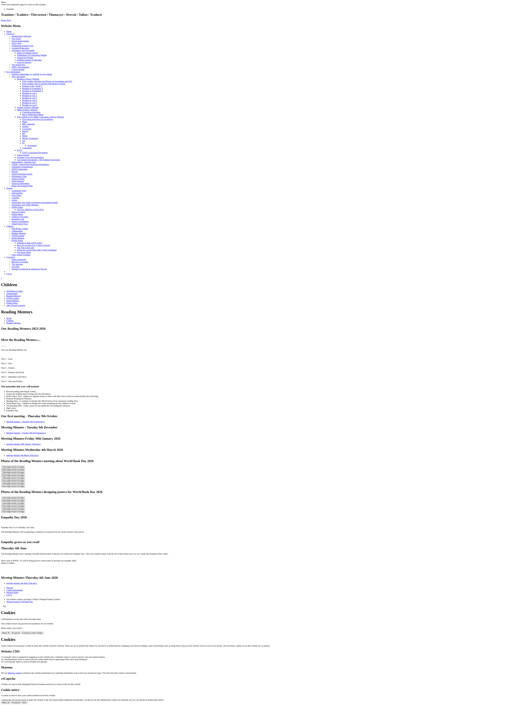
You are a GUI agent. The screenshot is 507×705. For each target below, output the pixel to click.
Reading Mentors (19, 233)
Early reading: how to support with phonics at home (43, 84)
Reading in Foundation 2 (32, 91)
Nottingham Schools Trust (22, 46)
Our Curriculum (18, 76)
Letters (14, 200)
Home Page (6, 20)
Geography (27, 129)
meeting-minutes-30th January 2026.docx (23, 444)
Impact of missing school (27, 53)
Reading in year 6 (29, 105)
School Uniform (18, 212)
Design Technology (30, 138)
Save (24, 703)
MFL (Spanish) (28, 124)
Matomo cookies (15, 673)
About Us (10, 34)
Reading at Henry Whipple (28, 79)
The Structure (17, 264)
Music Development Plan (22, 186)
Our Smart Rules (24, 252)
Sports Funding (18, 179)
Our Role (15, 267)
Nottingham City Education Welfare (32, 55)
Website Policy (12, 592)
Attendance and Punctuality (23, 50)
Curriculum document (31, 112)
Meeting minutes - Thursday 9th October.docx (25, 422)
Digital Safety (17, 207)
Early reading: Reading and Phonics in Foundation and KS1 (47, 81)
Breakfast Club (18, 219)
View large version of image (13, 467)
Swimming (32, 145)
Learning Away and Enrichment (30, 157)
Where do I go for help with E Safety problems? (37, 250)
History (25, 131)
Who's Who (17, 43)
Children (10, 226)
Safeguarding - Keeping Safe (24, 162)
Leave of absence (24, 62)
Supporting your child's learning (25, 205)
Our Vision (16, 38)
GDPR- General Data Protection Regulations (30, 164)
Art (23, 141)
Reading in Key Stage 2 (32, 86)
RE (23, 134)
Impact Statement (19, 259)
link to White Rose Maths (32, 114)
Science (25, 126)
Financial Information (21, 183)
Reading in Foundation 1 (32, 88)
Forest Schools (23, 155)
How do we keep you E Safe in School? (33, 245)
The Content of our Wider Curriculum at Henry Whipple (40, 117)
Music (24, 122)
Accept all (16, 633)
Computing (27, 148)
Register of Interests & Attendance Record (29, 269)
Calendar (15, 198)
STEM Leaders (18, 236)
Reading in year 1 (29, 93)
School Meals (17, 214)
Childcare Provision (20, 217)
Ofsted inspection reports (22, 174)
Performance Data (19, 176)
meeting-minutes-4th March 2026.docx (22, 455)
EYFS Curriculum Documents (35, 153)
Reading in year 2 (29, 95)
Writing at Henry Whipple (28, 107)
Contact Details (18, 69)
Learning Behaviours (20, 48)
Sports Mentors (18, 238)
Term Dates (16, 195)
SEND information (19, 169)
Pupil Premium (18, 181)
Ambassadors (17, 231)
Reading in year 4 (29, 100)
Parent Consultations (20, 221)
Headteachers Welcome (21, 36)
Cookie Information (14, 590)
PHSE (24, 136)
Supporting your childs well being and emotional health (35, 202)
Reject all (5, 633)
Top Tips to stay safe (25, 248)
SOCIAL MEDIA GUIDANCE (30, 210)
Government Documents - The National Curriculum (38, 160)
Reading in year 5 (29, 103)
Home (8, 31)
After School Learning (21, 255)
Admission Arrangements (22, 167)
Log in (9, 274)
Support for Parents (25, 57)
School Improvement (20, 41)
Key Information (13, 72)
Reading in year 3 (29, 98)
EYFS (19, 150)
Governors (10, 257)
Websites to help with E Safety (29, 243)
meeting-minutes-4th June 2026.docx (21, 583)
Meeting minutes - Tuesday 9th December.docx (26, 433)
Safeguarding (17, 193)
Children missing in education (29, 60)
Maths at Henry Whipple (27, 110)
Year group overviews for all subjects (37, 119)
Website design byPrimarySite (19, 602)
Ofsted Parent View (20, 224)
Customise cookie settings (32, 633)
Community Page (19, 191)
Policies (15, 172)
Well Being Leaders (20, 229)
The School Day (18, 65)
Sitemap (9, 588)
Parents (9, 188)
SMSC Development (20, 67)
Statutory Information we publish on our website (32, 74)
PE (23, 143)
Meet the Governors (20, 262)
